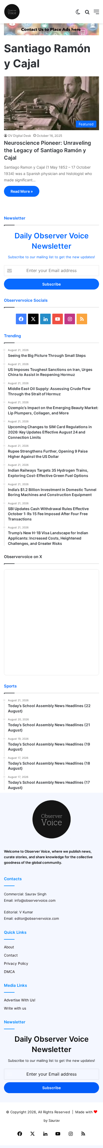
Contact (11, 955)
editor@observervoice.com (37, 918)
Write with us (15, 1008)
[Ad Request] (51, 34)
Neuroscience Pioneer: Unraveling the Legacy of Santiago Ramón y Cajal (47, 150)
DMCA (9, 972)
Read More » (22, 191)
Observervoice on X (23, 556)
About (9, 947)
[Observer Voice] (12, 12)
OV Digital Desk (19, 136)
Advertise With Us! (19, 1000)
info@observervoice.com (35, 900)
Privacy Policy (16, 963)
